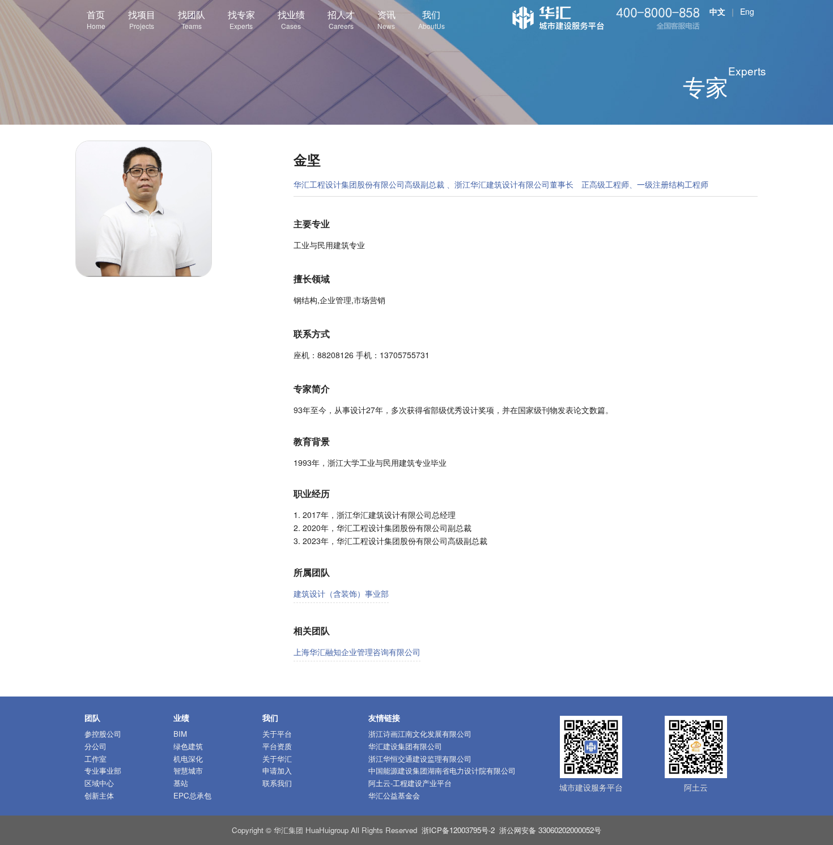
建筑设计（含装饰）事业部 (341, 593)
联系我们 (277, 783)
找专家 (241, 19)
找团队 (191, 19)
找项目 (141, 19)
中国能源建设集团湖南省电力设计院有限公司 (442, 770)
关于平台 (277, 733)
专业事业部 (102, 770)
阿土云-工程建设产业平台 (410, 783)
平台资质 (277, 746)
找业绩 (291, 19)
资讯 (386, 19)
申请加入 (277, 770)
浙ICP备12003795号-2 (458, 830)
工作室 (95, 758)
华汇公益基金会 (394, 795)
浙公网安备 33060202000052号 (550, 830)
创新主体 (99, 795)
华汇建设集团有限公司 (405, 746)
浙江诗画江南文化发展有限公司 (419, 733)
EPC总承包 (192, 795)
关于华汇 (277, 758)
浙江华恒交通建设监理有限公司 (419, 758)
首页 (96, 19)
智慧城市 (188, 770)
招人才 (341, 19)
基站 (180, 783)
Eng (747, 11)
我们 (431, 19)
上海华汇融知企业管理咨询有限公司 (357, 651)
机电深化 (188, 758)
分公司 (95, 746)
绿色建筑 (188, 746)
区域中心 (99, 783)
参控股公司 (102, 733)
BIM (180, 733)
